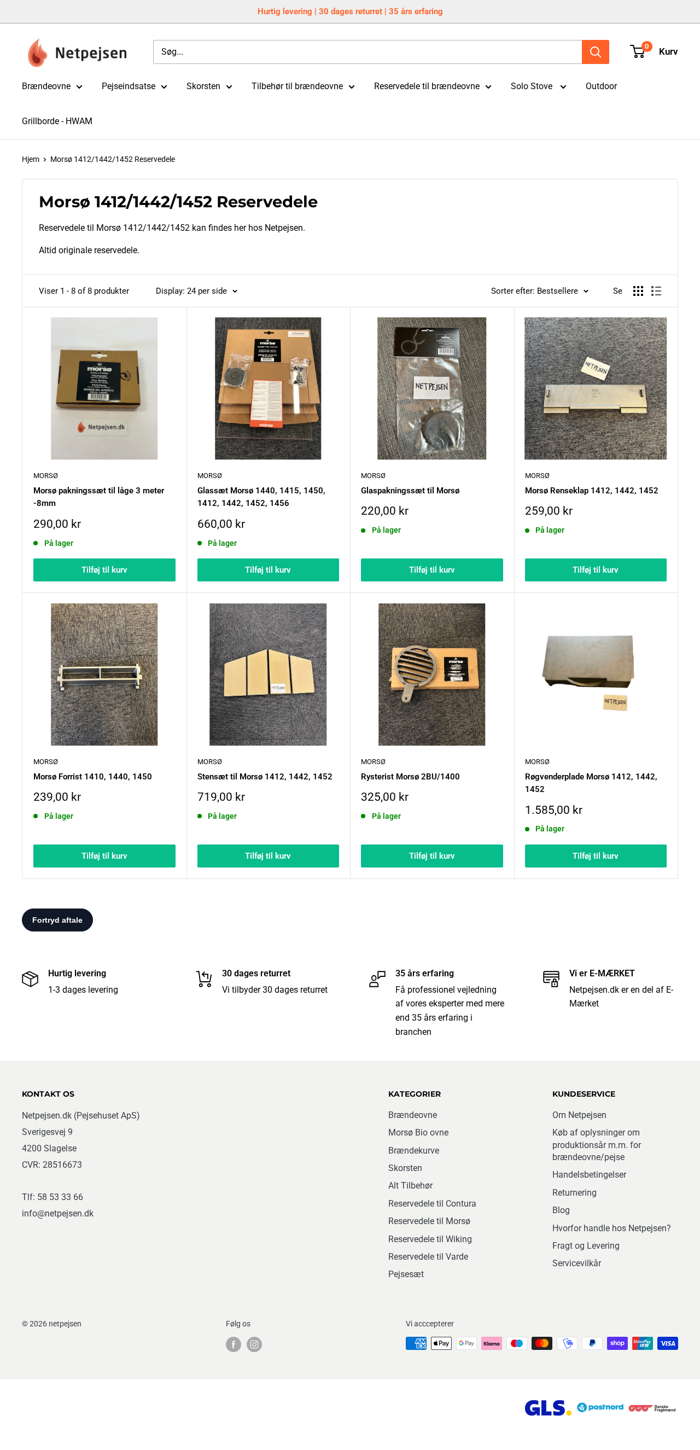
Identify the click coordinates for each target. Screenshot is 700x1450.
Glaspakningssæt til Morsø (410, 491)
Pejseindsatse (128, 86)
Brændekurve (413, 1150)
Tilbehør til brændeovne (297, 86)
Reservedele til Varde (428, 1256)
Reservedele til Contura (432, 1203)
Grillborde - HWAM (57, 121)
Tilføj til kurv (104, 570)
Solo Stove (533, 86)
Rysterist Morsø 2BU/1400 (410, 777)
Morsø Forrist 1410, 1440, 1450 (92, 777)
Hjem (30, 159)
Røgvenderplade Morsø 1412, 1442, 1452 (591, 783)
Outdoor (601, 86)
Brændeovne (46, 86)
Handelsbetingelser (589, 1174)
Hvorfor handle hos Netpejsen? (611, 1228)
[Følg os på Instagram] (254, 1344)
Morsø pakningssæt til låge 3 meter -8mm (98, 497)
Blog (561, 1210)
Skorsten (203, 86)
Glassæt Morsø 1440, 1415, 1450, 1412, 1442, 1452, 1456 (261, 497)
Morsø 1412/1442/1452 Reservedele (112, 159)
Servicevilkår (576, 1263)
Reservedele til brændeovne (427, 86)
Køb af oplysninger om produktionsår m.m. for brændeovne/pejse (596, 1144)
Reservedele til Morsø (429, 1221)
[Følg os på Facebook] (233, 1344)
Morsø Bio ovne (418, 1132)
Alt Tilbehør (410, 1185)
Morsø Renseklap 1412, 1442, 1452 (591, 491)
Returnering (574, 1192)
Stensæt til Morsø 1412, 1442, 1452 (264, 777)
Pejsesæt (406, 1274)
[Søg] (595, 52)
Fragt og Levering (586, 1246)
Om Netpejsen (579, 1115)
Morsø (45, 475)
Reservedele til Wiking (430, 1239)
